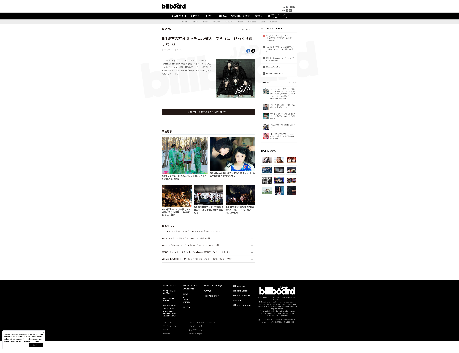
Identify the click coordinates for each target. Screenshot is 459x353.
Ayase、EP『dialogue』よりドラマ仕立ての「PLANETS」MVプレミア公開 (190, 245)
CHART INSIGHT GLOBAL (170, 292)
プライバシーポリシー (197, 330)
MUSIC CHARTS (169, 306)
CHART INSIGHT (179, 16)
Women (273, 22)
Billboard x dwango (242, 305)
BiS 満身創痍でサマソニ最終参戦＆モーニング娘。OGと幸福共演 (208, 210)
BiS (165, 50)
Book (263, 22)
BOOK (257, 16)
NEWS (209, 16)
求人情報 (166, 333)
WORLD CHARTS (168, 311)
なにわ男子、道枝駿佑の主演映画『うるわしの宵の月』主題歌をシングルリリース (193, 231)
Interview (229, 22)
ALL (184, 297)
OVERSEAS (187, 302)
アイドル (179, 50)
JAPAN (185, 300)
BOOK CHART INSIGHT (169, 299)
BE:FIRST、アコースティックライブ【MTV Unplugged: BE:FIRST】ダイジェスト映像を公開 (196, 252)
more (291, 82)
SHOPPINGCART (275, 16)
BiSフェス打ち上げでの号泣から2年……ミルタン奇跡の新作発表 (184, 177)
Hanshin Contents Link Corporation (276, 297)
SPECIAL (223, 16)
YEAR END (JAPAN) (169, 314)
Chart (184, 22)
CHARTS (195, 16)
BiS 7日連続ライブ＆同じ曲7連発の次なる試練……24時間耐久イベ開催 (176, 212)
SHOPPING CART (211, 296)
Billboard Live (239, 286)
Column (216, 22)
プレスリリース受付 (196, 326)
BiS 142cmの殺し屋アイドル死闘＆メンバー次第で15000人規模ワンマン (232, 174)
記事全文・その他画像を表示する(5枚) (207, 111)
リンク (165, 330)
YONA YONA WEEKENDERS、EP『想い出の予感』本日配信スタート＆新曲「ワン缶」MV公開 (197, 259)
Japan (240, 22)
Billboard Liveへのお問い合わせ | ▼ (202, 322)
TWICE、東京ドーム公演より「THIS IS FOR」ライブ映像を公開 (186, 238)
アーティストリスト (170, 326)
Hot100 (195, 22)
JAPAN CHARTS (168, 309)
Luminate (237, 300)
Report (205, 22)
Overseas (252, 22)
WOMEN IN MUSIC (239, 16)
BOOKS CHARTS (190, 286)
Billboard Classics (241, 290)
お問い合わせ (168, 322)
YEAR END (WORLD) (169, 316)
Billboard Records (241, 295)
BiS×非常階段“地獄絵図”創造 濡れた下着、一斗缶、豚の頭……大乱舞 (240, 210)
